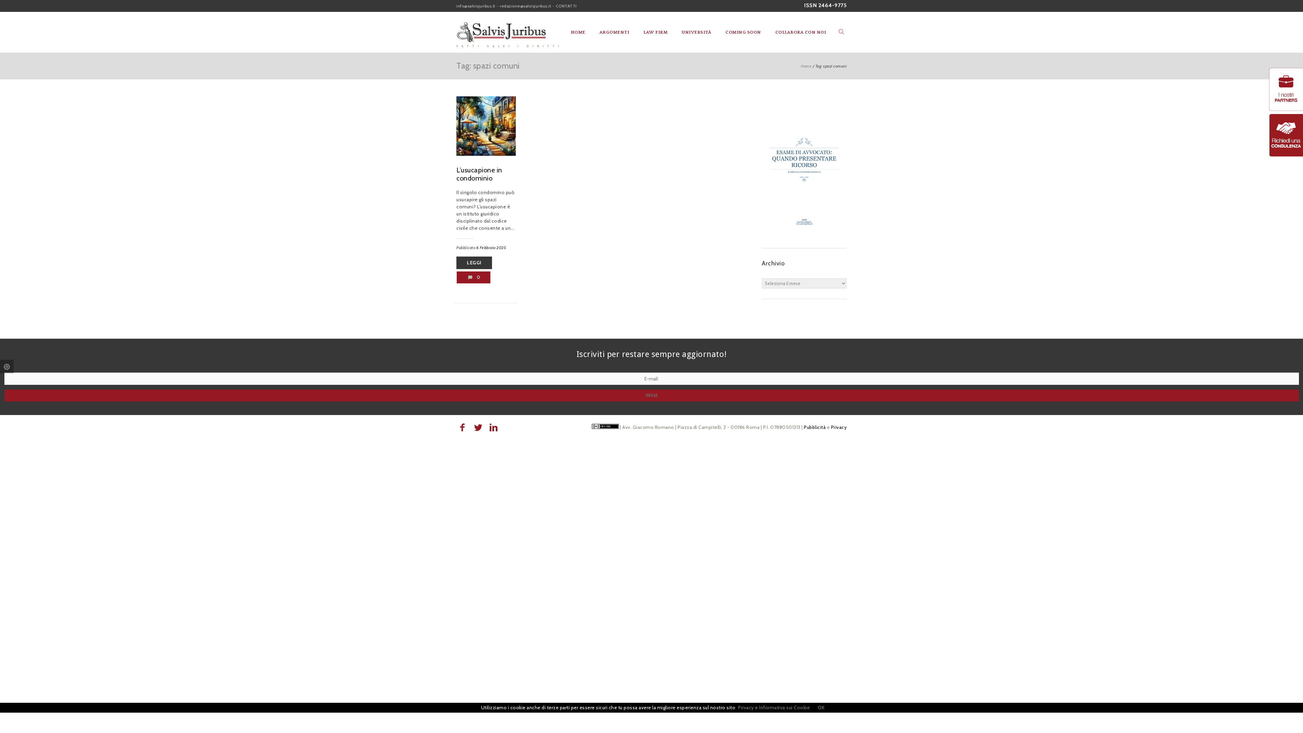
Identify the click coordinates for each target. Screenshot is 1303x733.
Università (696, 32)
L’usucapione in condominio (479, 174)
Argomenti (614, 32)
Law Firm (655, 32)
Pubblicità (815, 427)
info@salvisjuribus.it (475, 5)
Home (578, 32)
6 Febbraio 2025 (491, 247)
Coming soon (743, 32)
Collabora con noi (800, 32)
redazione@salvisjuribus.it (525, 5)
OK (821, 707)
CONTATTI (566, 5)
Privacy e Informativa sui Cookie (774, 707)
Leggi (474, 263)
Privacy (839, 427)
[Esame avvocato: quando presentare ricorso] (804, 234)
